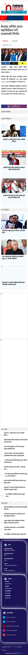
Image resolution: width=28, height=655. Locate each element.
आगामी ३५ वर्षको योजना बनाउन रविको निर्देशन (14, 434)
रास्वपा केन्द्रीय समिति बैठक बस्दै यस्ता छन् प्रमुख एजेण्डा (15, 482)
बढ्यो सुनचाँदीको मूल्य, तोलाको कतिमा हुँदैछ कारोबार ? (15, 508)
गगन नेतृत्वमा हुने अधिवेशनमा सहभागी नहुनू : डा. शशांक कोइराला (15, 475)
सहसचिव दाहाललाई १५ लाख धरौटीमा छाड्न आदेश (14, 528)
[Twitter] (14, 63)
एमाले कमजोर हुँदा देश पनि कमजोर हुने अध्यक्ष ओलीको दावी (14, 448)
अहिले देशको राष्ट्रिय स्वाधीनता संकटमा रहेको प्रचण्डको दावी (15, 441)
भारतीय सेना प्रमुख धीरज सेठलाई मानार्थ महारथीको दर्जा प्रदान (14, 515)
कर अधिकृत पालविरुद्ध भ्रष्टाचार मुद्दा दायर (15, 495)
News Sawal (13, 647)
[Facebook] (5, 63)
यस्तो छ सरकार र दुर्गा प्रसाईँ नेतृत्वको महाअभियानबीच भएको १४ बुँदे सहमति (14, 454)
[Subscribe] (22, 63)
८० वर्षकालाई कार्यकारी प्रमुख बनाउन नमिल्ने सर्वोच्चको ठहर (15, 461)
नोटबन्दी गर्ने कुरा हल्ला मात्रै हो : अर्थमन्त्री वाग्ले (14, 468)
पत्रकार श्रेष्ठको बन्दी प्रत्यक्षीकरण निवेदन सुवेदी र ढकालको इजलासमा (14, 522)
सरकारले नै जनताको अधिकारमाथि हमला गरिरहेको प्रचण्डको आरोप (14, 488)
